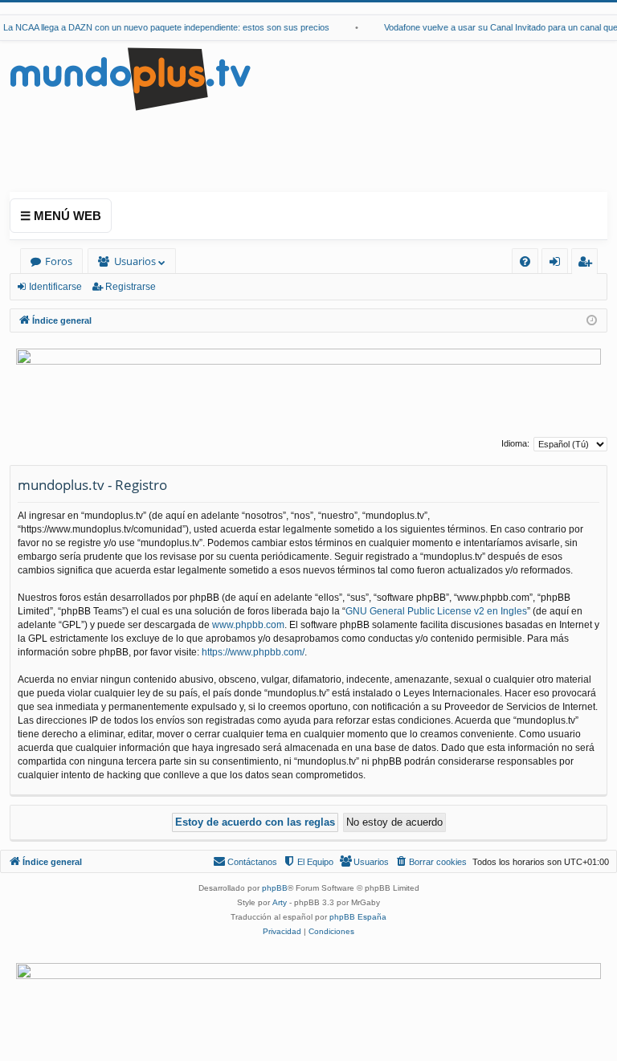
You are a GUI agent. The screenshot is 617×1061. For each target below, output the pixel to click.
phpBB (275, 887)
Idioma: (515, 443)
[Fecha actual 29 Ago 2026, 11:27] (591, 321)
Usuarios (135, 261)
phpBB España (357, 916)
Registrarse (130, 286)
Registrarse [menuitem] (588, 264)
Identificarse (55, 286)
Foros (58, 261)
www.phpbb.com (248, 624)
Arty (279, 902)
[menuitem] (525, 261)
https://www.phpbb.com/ (253, 652)
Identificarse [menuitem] (558, 264)
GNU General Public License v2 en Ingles (436, 611)
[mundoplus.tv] (130, 78)
